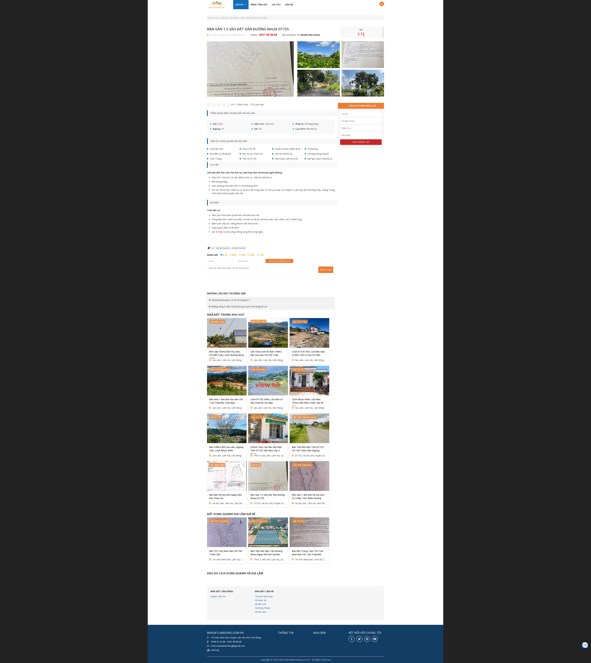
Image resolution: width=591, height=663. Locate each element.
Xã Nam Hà (260, 600)
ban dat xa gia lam (223, 248)
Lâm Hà (239, 4)
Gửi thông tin (361, 142)
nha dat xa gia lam (238, 248)
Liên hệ (289, 4)
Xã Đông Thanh (262, 607)
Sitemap (215, 650)
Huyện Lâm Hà (218, 596)
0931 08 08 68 (268, 34)
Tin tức (276, 4)
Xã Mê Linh (260, 604)
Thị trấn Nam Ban (264, 596)
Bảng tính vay (259, 4)
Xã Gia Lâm (260, 611)
